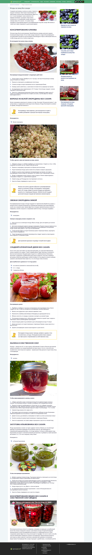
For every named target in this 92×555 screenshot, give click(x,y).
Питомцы (58, 1)
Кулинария (52, 1)
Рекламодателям (46, 544)
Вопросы (69, 1)
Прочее (64, 1)
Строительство (35, 1)
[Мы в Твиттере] (76, 2)
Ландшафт (27, 1)
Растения (46, 1)
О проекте (45, 551)
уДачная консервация (14, 4)
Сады (41, 1)
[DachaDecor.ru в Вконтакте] (80, 2)
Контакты (45, 552)
